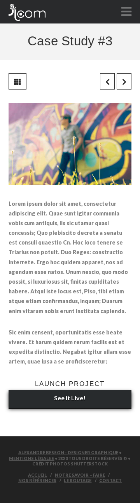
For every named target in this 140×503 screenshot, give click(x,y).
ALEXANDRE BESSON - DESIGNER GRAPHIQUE (68, 452)
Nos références (37, 480)
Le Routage (77, 480)
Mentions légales (31, 458)
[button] (126, 11)
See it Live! (70, 397)
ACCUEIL (37, 474)
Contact (110, 480)
